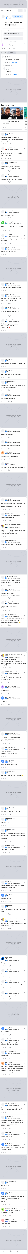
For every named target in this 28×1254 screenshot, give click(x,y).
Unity (10, 762)
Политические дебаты (14, 236)
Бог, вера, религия (14, 527)
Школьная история (13, 223)
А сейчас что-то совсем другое (9, 18)
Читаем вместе (12, 309)
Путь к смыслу (13, 1221)
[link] (12, 118)
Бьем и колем (12, 464)
